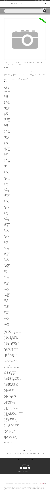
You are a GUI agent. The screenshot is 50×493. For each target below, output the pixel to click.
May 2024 (6, 126)
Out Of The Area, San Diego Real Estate (11, 427)
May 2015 (6, 256)
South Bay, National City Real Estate (10, 439)
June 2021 (6, 168)
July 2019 (6, 196)
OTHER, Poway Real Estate (9, 409)
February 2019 (6, 202)
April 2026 (6, 98)
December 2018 (7, 205)
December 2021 (7, 161)
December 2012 (7, 291)
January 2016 (6, 247)
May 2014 (6, 271)
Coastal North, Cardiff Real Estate (10, 333)
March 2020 (6, 187)
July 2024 (6, 124)
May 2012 (6, 300)
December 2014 (7, 263)
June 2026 (6, 96)
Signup (5, 0)
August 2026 (6, 94)
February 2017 (6, 231)
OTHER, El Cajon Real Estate (9, 394)
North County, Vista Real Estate (10, 388)
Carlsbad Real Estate (8, 331)
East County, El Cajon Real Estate (10, 350)
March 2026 (6, 100)
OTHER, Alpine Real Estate (9, 389)
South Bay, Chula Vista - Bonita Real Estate (12, 435)
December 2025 (7, 103)
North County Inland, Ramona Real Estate (11, 378)
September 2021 (7, 165)
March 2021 (6, 172)
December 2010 (7, 320)
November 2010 (7, 322)
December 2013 (7, 277)
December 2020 (7, 176)
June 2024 (6, 125)
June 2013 (6, 284)
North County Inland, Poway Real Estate (11, 377)
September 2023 (7, 136)
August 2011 (6, 311)
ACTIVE (41, 8)
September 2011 (7, 310)
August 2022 (6, 152)
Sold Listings (6, 89)
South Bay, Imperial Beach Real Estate (11, 438)
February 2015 (6, 260)
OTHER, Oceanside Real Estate (10, 407)
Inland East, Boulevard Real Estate (10, 360)
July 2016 (6, 240)
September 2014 (7, 266)
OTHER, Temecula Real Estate (9, 415)
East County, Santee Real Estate (10, 356)
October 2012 (6, 294)
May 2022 (6, 155)
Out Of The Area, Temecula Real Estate (11, 429)
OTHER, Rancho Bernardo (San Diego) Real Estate (13, 412)
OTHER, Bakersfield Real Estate (10, 390)
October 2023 (6, 135)
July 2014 (6, 269)
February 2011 (6, 318)
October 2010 (6, 323)
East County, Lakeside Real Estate (10, 353)
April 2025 (6, 113)
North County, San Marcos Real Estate (11, 385)
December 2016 (7, 234)
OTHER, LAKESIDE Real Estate (10, 404)
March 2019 (6, 201)
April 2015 (6, 258)
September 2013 (7, 281)
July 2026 (6, 95)
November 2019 (7, 191)
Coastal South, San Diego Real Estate (11, 348)
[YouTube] (26, 468)
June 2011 (6, 313)
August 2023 (6, 137)
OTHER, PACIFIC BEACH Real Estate (11, 408)
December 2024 (7, 118)
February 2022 (6, 159)
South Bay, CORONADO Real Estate (10, 437)
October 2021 (6, 164)
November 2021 (7, 162)
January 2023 (6, 145)
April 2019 (6, 200)
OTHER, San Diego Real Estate (10, 413)
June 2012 (6, 299)
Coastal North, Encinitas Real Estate (10, 337)
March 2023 (6, 143)
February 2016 (6, 246)
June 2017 (6, 226)
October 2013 (6, 279)
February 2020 (6, 188)
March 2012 (6, 302)
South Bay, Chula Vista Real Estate (10, 436)
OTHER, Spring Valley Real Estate (10, 414)
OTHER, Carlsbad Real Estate (9, 391)
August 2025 (6, 108)
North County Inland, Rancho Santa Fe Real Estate (13, 379)
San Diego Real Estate (8, 431)
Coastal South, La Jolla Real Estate (10, 344)
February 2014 (6, 275)
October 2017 (6, 221)
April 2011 (6, 316)
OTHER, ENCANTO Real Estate (10, 395)
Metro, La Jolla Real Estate (9, 372)
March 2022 (6, 158)
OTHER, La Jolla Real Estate (9, 402)
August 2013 (6, 282)
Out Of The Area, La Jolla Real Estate (11, 425)
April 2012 (6, 301)
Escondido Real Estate (8, 359)
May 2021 (6, 170)
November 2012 (7, 293)
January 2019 (6, 203)
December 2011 (7, 306)
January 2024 (6, 131)
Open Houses (6, 88)
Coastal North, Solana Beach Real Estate (11, 342)
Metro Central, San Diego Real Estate (11, 365)
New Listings (6, 87)
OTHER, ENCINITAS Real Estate (10, 396)
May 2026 (6, 97)
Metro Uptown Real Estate (9, 366)
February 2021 (6, 173)
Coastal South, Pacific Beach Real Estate (11, 345)
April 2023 (6, 142)
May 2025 (6, 112)
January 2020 (6, 189)
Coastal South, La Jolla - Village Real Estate (12, 343)
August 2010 (6, 325)
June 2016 (6, 241)
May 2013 (6, 285)
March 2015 (6, 259)
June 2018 (6, 212)
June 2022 (6, 154)
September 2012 (7, 295)
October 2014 (6, 265)
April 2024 (6, 127)
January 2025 (6, 117)
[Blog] (29, 468)
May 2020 (6, 184)
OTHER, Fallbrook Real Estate (9, 398)
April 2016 (6, 243)
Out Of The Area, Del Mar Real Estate (11, 423)
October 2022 (6, 149)
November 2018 (7, 206)
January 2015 (6, 261)
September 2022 (7, 150)
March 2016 (6, 244)
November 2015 (7, 249)
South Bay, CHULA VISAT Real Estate (11, 433)
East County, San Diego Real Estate (10, 355)
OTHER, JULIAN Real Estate (9, 401)
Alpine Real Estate (7, 330)
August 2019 (6, 195)
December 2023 (7, 132)
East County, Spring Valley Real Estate (11, 357)
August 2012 (6, 296)
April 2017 (6, 229)
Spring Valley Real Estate (8, 442)
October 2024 (6, 120)
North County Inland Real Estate (10, 375)
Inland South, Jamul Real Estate (9, 361)
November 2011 (7, 307)
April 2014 (6, 272)
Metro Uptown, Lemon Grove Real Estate (11, 367)
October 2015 (6, 250)
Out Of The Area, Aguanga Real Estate (11, 420)
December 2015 (7, 248)
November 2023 (7, 133)
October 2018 (6, 207)
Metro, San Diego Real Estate (9, 373)
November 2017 (7, 220)
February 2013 (6, 289)
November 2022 (7, 148)
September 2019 (7, 194)
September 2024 (7, 121)
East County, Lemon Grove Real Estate (11, 354)
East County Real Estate (8, 349)
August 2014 (6, 267)
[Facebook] (21, 468)
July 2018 (6, 211)
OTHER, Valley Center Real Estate (10, 417)
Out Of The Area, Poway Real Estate (10, 426)
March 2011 (6, 317)
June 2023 (6, 139)
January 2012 (6, 305)
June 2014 (6, 270)
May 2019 (6, 199)
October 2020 (6, 178)
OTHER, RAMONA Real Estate (9, 411)
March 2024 (6, 129)
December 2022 (7, 147)
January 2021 (6, 174)
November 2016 (7, 235)
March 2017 (6, 230)
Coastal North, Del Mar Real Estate (10, 336)
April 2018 (6, 214)
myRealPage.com (26, 479)
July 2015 (6, 254)
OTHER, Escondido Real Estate (10, 397)
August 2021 (6, 166)
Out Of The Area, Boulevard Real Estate (11, 421)
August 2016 (6, 238)
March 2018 (6, 215)
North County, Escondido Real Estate (11, 382)
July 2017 (6, 225)
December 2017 (7, 219)
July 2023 (6, 138)
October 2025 (6, 106)
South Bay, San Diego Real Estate (10, 441)
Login (9, 0)
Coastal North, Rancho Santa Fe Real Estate (12, 339)
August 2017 (6, 224)
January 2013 (6, 290)
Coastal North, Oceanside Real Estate (11, 338)
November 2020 (7, 177)
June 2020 (6, 183)
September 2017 (7, 223)
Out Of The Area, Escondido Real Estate (11, 424)
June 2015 (6, 255)
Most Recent (6, 92)
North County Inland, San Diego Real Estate (12, 380)
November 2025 (7, 104)
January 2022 (6, 160)
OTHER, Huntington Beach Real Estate (11, 400)
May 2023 (6, 141)
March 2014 (6, 273)
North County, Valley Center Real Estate (11, 386)
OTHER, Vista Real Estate (9, 418)
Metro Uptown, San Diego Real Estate (11, 369)
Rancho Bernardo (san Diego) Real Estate (11, 430)
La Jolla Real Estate (7, 362)
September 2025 (7, 107)
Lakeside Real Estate (8, 363)
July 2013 (6, 283)
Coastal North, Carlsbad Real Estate (10, 334)
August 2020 (6, 180)
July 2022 (6, 153)
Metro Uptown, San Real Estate (10, 371)
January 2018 (6, 218)
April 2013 (6, 287)
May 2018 (6, 213)
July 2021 (6, 167)
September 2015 (7, 252)
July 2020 (6, 182)
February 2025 (6, 115)
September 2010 (7, 324)
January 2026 (6, 102)
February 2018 (6, 217)
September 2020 (7, 179)
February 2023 (6, 144)
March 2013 (6, 288)
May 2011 (6, 314)
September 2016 (7, 237)
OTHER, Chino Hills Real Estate (10, 392)
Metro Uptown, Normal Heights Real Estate (12, 368)
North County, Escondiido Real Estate (11, 383)
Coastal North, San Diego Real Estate (13, 65)
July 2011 (6, 312)
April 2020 (6, 185)
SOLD (45, 8)
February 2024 (6, 130)
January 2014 (6, 276)
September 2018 (7, 208)
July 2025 (6, 109)
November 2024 (7, 119)
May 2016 (6, 242)
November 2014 (7, 264)
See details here (7, 72)
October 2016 (6, 236)
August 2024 (6, 123)
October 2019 (6, 193)
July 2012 (6, 297)
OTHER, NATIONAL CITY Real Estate (11, 406)
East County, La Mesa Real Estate (10, 351)
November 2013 (7, 278)
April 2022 (6, 156)
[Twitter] (24, 468)
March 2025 (6, 114)
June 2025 (6, 111)
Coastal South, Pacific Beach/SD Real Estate (12, 347)
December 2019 (7, 190)
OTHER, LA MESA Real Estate (9, 403)
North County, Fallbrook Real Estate (10, 384)
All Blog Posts (6, 86)
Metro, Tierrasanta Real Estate (10, 374)
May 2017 (6, 228)
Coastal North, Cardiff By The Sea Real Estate (12, 332)
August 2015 (6, 253)
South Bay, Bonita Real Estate (9, 432)
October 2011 (6, 308)
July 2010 (6, 326)
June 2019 (6, 197)
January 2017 (6, 232)
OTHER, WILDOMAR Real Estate (10, 419)
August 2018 (6, 209)
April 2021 (6, 171)
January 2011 (6, 319)
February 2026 (6, 101)
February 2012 (6, 304)
